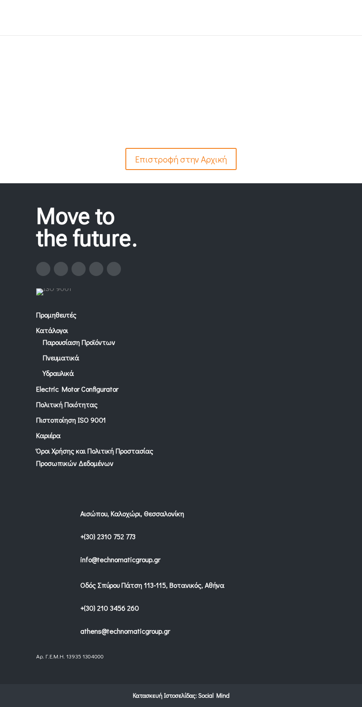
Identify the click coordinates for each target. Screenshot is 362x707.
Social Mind (214, 695)
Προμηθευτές (56, 314)
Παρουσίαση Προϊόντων (79, 342)
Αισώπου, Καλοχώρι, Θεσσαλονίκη (132, 513)
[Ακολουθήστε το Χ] (79, 269)
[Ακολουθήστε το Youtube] (114, 269)
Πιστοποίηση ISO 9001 (71, 419)
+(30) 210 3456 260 (109, 607)
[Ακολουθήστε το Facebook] (43, 269)
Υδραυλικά (58, 373)
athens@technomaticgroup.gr (125, 630)
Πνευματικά (61, 357)
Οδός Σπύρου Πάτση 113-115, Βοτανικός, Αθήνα (152, 585)
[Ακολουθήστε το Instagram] (61, 269)
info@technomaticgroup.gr (120, 559)
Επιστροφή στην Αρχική (181, 159)
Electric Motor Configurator (77, 388)
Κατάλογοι (52, 330)
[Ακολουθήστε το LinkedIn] (96, 269)
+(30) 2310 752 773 (108, 536)
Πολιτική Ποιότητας (67, 404)
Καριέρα (48, 435)
